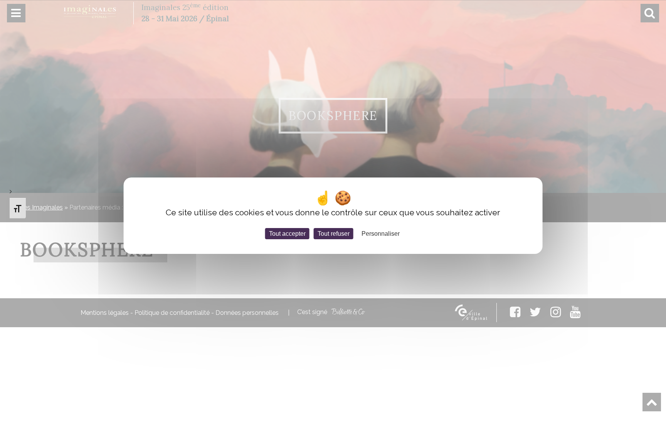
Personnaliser (381, 233)
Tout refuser (334, 233)
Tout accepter (287, 233)
